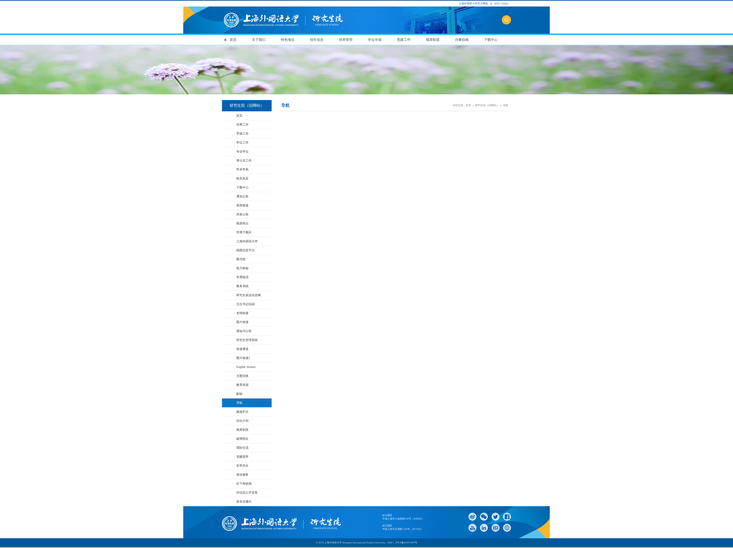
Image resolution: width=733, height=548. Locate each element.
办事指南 (462, 40)
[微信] (484, 517)
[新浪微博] (472, 517)
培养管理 (346, 40)
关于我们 (259, 40)
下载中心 (491, 40)
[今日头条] (496, 528)
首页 (233, 40)
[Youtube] (472, 528)
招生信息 (317, 40)
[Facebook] (507, 517)
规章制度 (433, 40)
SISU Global (501, 3)
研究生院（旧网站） (487, 105)
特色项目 (288, 40)
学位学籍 (375, 40)
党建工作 (404, 40)
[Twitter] (496, 517)
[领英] (484, 528)
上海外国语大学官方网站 (473, 3)
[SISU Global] (507, 528)
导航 (505, 105)
